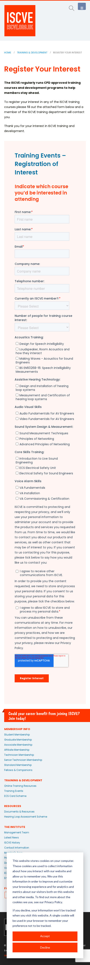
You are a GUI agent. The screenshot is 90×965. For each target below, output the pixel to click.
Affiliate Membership (16, 750)
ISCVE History (12, 842)
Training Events (13, 791)
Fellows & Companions (18, 770)
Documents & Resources (19, 811)
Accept (45, 936)
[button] (71, 8)
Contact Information (16, 847)
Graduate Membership (18, 739)
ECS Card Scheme (15, 796)
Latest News (11, 837)
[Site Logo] (20, 20)
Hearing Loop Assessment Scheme (25, 816)
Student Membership (17, 734)
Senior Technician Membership (23, 760)
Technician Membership (19, 755)
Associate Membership (18, 744)
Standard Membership (18, 765)
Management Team (16, 832)
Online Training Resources (20, 786)
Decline (45, 947)
